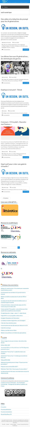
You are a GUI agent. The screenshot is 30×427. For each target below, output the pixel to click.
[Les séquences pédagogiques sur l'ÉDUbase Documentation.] (1, 268)
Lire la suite (25, 49)
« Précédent (5, 198)
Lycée (26, 46)
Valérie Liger (5, 187)
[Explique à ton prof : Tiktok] (15, 92)
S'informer (11, 113)
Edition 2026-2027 (5, 345)
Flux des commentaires (6, 412)
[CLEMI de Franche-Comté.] (15, 225)
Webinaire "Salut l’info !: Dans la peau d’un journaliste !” (14, 369)
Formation (12, 46)
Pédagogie (4, 47)
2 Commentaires (6, 82)
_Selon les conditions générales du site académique (14, 44)
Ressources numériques (13, 80)
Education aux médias (11, 153)
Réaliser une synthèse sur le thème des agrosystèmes (13, 332)
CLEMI (4, 338)
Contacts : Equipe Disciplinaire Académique (20, 425)
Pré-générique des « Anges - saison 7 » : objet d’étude (13, 313)
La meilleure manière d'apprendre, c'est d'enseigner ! (13, 320)
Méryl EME (5, 77)
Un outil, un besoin (11, 47)
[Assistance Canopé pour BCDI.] (16, 235)
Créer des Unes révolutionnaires (8, 323)
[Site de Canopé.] (6, 235)
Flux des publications (6, 409)
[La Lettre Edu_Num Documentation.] (9, 262)
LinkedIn (7, 424)
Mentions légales (13, 424)
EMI (7, 79)
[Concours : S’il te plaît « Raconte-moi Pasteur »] (15, 127)
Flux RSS (3, 424)
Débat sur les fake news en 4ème (8, 330)
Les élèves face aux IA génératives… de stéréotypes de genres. (15, 57)
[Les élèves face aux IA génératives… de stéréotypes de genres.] (15, 61)
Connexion (3, 407)
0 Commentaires (6, 49)
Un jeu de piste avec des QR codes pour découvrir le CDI (14, 325)
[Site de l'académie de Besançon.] (5, 225)
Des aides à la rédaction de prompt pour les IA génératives (14, 20)
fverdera (5, 111)
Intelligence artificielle (20, 46)
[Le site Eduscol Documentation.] (9, 255)
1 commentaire (6, 115)
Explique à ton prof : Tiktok (11, 90)
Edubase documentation (10, 285)
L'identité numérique (6, 328)
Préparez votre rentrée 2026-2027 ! (9, 366)
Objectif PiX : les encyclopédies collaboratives (12, 315)
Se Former (16, 113)
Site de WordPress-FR (6, 414)
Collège (3, 46)
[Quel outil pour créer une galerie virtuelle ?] (15, 169)
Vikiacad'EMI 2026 (5, 360)
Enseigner (7, 46)
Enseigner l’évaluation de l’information (10, 318)
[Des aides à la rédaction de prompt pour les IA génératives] (15, 24)
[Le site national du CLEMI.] (7, 272)
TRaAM (20, 80)
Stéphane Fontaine (7, 42)
